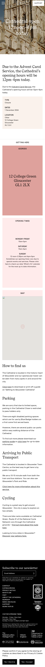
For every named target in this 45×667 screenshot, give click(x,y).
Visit (4, 595)
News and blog (9, 602)
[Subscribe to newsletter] (33, 573)
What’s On (6, 593)
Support (6, 604)
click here (22, 441)
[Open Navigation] (3, 3)
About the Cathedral (11, 597)
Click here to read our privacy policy (12, 580)
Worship (6, 600)
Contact (6, 586)
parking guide (8, 441)
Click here (7, 387)
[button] (23, 327)
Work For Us (7, 606)
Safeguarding (8, 588)
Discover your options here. (14, 536)
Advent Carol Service (21, 87)
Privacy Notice (8, 590)
